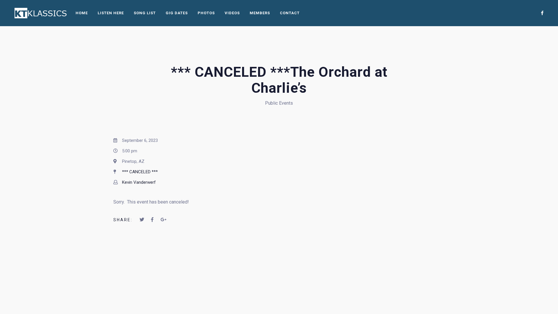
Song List (145, 13)
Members (260, 13)
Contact (290, 13)
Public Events (279, 103)
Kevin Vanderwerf (139, 182)
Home (82, 13)
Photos (206, 13)
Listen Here (111, 13)
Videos (232, 13)
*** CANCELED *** (140, 171)
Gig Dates (177, 13)
